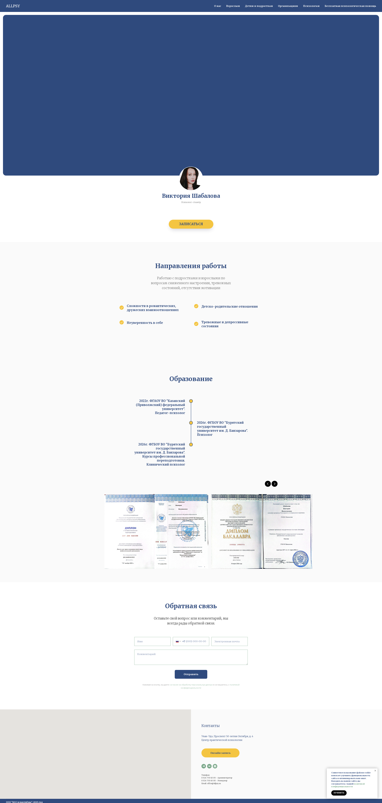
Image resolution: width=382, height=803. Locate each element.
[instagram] (215, 766)
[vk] (209, 766)
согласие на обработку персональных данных (191, 684)
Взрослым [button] (233, 5)
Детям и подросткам (259, 5)
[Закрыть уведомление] (375, 770)
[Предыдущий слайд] (268, 484)
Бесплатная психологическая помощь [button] (350, 5)
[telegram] (203, 766)
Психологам (311, 5)
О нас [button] (217, 5)
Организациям (288, 5)
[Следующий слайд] (275, 484)
